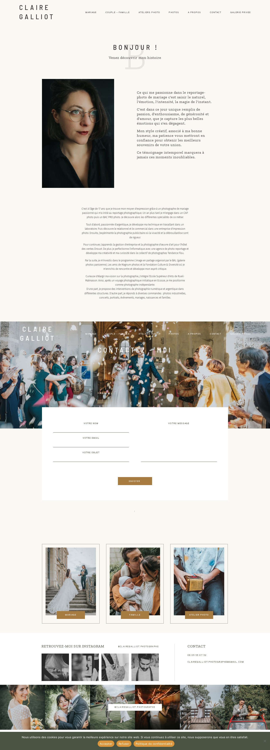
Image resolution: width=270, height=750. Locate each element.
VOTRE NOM (91, 423)
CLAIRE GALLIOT (37, 11)
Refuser (124, 743)
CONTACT (215, 12)
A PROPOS (194, 12)
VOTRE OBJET (91, 453)
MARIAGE (91, 12)
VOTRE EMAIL (91, 438)
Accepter (106, 743)
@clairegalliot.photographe (138, 647)
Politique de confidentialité (154, 743)
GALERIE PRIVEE (240, 12)
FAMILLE (134, 615)
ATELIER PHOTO (199, 615)
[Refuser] (265, 741)
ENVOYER (134, 481)
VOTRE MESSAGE (178, 423)
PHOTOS (174, 12)
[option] (71, 584)
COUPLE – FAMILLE (117, 12)
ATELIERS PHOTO (149, 12)
